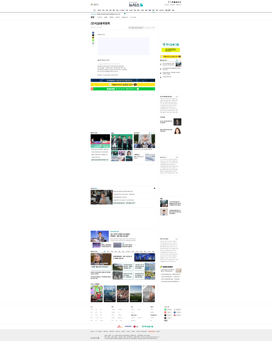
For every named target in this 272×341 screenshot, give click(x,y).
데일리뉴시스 (125, 17)
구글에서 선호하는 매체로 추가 (137, 27)
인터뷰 (113, 315)
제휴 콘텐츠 (168, 10)
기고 (118, 312)
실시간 (99, 10)
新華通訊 (152, 312)
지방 (135, 10)
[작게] (152, 28)
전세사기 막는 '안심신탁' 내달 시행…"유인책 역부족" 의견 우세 (127, 275)
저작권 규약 (117, 331)
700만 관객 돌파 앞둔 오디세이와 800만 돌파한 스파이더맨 (100, 152)
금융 (114, 10)
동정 (121, 320)
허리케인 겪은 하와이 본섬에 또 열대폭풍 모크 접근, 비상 (105, 13)
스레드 (169, 318)
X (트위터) (169, 315)
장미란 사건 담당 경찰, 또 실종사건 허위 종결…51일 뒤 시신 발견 (101, 273)
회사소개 (92, 331)
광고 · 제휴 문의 (99, 331)
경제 (110, 10)
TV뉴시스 (161, 10)
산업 (117, 10)
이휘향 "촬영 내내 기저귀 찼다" (120, 197)
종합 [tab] (180, 60)
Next (135, 245)
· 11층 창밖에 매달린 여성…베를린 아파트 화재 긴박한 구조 (170, 274)
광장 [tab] (177, 60)
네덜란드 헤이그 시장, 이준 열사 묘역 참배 (143, 149)
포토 (157, 10)
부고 (116, 320)
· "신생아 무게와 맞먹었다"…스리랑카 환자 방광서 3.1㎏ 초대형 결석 (170, 276)
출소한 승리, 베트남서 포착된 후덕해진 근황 (123, 191)
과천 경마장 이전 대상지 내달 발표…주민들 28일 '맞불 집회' (139, 275)
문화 (138, 10)
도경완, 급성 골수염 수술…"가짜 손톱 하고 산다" (124, 203)
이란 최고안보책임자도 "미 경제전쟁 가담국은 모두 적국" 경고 (101, 277)
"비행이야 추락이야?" (95, 157)
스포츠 (142, 10)
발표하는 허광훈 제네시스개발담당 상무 (99, 154)
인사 (112, 320)
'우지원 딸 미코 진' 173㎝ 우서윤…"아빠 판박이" (124, 194)
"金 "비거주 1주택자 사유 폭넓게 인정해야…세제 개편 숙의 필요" (120, 235)
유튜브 (169, 312)
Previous (91, 245)
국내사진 (132, 309)
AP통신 (152, 309)
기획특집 (111, 17)
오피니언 (100, 17)
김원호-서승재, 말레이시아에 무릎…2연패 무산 (100, 160)
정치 (103, 10)
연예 (146, 10)
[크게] (154, 28)
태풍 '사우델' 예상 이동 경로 (139, 157)
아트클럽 (113, 312)
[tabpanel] (144, 143)
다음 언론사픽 (178, 309)
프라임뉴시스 (172, 4)
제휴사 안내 (105, 331)
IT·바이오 (122, 10)
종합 (105, 251)
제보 (173, 10)
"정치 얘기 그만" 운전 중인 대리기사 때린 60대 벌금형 (139, 266)
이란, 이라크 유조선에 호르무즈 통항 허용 (127, 246)
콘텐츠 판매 (111, 331)
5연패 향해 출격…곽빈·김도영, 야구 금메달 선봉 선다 (122, 257)
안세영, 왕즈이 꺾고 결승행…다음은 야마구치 (100, 149)
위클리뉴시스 (178, 4)
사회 (127, 10)
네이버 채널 (169, 309)
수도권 (130, 10)
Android (152, 317)
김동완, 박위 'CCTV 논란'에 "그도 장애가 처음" (123, 200)
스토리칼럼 (120, 309)
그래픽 (132, 312)
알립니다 (158, 331)
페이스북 (178, 312)
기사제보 (128, 331)
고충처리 (123, 331)
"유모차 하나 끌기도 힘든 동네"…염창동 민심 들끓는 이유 (127, 266)
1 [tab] (149, 132)
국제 (107, 10)
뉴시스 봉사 (133, 17)
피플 (161, 199)
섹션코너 (118, 17)
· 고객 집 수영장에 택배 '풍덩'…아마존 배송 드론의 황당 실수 (170, 279)
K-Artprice (166, 4)
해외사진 (139, 309)
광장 (153, 10)
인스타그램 (178, 315)
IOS (151, 320)
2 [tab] (151, 132)
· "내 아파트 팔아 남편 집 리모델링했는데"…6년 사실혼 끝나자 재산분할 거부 (170, 281)
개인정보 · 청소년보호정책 (141, 331)
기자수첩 (162, 117)
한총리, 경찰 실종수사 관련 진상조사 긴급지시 (106, 246)
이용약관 (133, 331)
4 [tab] (154, 132)
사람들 (105, 17)
